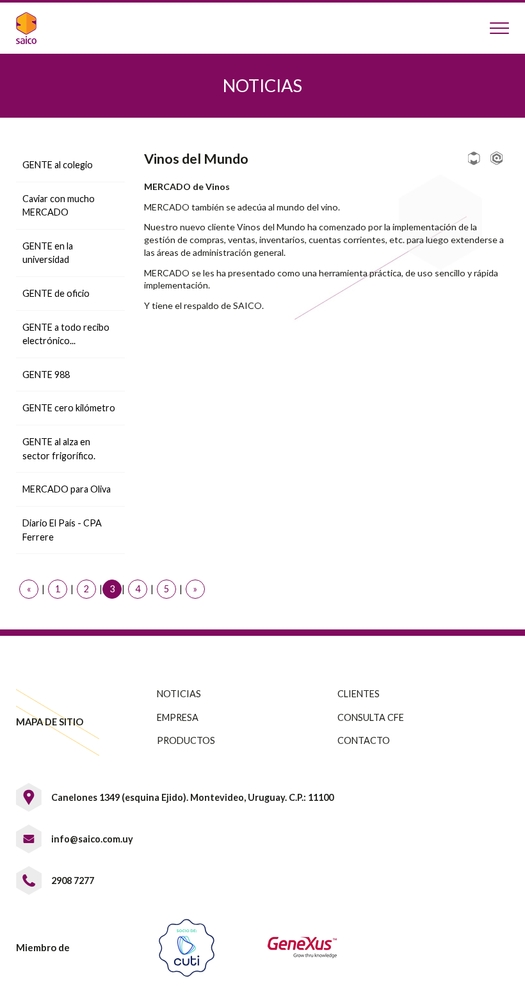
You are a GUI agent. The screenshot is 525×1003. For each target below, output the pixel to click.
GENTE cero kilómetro (68, 407)
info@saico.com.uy (92, 838)
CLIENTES (358, 693)
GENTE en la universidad (47, 253)
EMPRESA (177, 717)
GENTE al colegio (57, 164)
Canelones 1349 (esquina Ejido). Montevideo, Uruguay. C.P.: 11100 (192, 797)
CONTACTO (363, 740)
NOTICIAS (179, 693)
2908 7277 (72, 880)
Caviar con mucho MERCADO (58, 205)
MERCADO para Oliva (66, 489)
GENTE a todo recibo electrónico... (65, 334)
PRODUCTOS (186, 740)
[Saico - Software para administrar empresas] (34, 28)
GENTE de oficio (56, 293)
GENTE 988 (46, 374)
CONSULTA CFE (370, 717)
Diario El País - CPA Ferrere (62, 529)
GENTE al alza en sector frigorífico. (58, 448)
